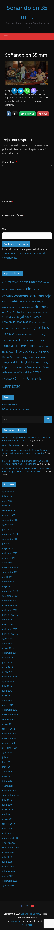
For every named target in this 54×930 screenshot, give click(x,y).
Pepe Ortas (9, 357)
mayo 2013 (7, 695)
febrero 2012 (8, 728)
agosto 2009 (8, 852)
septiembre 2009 (10, 847)
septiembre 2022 (10, 572)
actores (9, 281)
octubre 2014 (8, 657)
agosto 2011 (8, 752)
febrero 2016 (8, 619)
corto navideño (10, 301)
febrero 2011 (8, 781)
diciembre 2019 (9, 600)
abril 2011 (7, 771)
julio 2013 (7, 686)
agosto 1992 (8, 885)
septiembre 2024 (10, 539)
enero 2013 (7, 705)
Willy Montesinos (10, 372)
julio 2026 (7, 496)
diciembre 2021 (9, 581)
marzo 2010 (8, 819)
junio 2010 (7, 804)
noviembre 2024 (10, 534)
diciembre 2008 (9, 880)
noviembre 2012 (10, 714)
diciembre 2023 (9, 553)
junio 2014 (7, 662)
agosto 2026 (8, 491)
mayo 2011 (7, 766)
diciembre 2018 (9, 605)
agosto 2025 (8, 524)
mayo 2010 (7, 809)
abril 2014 (7, 671)
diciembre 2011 (9, 733)
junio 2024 (7, 543)
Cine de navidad (10, 404)
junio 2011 (7, 762)
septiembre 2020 (10, 595)
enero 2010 (7, 828)
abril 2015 (7, 643)
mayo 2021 (7, 586)
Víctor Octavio (43, 367)
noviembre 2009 (10, 838)
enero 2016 (7, 624)
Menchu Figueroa (8, 352)
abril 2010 (7, 814)
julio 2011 (7, 757)
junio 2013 (7, 690)
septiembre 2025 (10, 520)
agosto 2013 (8, 681)
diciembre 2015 (9, 629)
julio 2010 (7, 800)
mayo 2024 (7, 548)
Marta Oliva (43, 346)
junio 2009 (7, 861)
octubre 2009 (8, 842)
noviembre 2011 (10, 738)
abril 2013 (7, 700)
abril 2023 (7, 562)
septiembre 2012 (10, 719)
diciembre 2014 (9, 652)
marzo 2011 (8, 776)
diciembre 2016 (9, 610)
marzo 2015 (8, 648)
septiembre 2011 (10, 747)
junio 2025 (7, 529)
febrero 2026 (8, 510)
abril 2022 (7, 576)
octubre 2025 (8, 515)
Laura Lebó (10, 340)
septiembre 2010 (10, 795)
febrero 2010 (8, 823)
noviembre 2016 (10, 614)
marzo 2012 (8, 724)
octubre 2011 (8, 743)
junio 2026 (7, 501)
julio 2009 (7, 857)
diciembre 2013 (9, 676)
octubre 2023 (8, 558)
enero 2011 (7, 785)
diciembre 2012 (9, 709)
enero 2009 (7, 876)
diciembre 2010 (9, 790)
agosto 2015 (8, 638)
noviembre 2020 (10, 591)
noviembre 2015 (10, 633)
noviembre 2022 (10, 567)
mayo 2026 (7, 505)
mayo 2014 (7, 667)
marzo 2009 (8, 866)
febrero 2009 (8, 871)
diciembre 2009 (9, 833)
